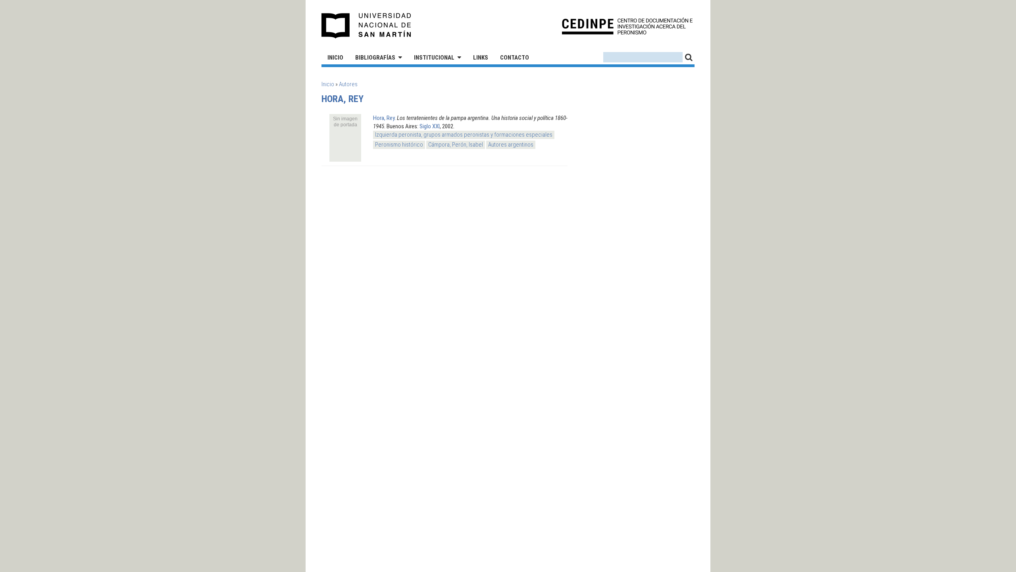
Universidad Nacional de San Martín (366, 26)
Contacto (514, 57)
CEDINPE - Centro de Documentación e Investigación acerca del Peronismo (627, 26)
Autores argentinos (510, 144)
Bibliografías (375, 57)
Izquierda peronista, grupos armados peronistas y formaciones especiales (463, 134)
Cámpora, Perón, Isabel (455, 144)
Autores (348, 84)
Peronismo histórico (399, 144)
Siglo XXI (429, 126)
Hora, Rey (383, 118)
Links (480, 57)
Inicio (335, 57)
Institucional (434, 57)
